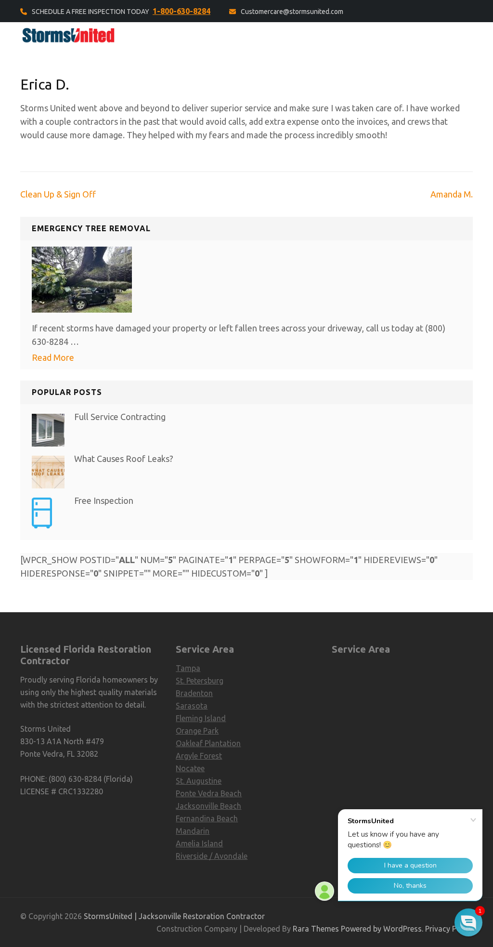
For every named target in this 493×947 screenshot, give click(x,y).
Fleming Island (201, 718)
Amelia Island (199, 843)
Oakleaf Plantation (208, 743)
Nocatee (190, 768)
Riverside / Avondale (211, 856)
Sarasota (192, 705)
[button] (468, 922)
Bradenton (194, 693)
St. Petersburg (199, 680)
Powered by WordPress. (382, 928)
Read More (53, 357)
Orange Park (197, 730)
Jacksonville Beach (208, 806)
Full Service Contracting (120, 416)
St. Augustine (198, 780)
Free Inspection (103, 500)
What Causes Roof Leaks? (123, 458)
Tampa (188, 668)
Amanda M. (451, 194)
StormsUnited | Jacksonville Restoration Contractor (174, 916)
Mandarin (192, 831)
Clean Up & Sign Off (58, 194)
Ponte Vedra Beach (209, 793)
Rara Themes (316, 928)
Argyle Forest (199, 755)
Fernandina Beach (207, 818)
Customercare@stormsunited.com (292, 11)
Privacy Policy (449, 928)
